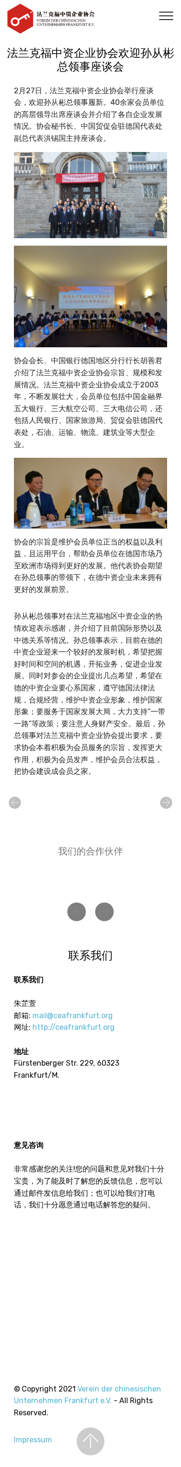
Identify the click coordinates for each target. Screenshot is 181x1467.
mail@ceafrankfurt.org (72, 1015)
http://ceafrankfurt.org (73, 1027)
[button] (15, 803)
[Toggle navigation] (166, 15)
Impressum (33, 1439)
